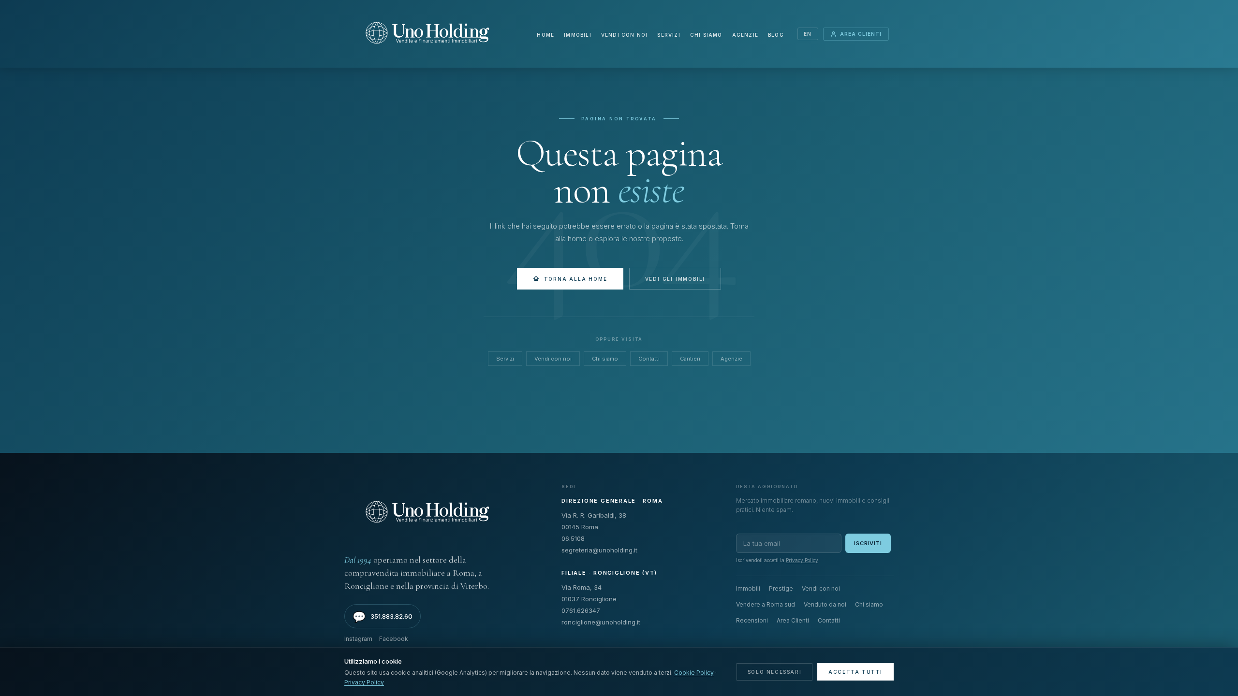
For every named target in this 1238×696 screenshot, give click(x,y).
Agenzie (745, 35)
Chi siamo (706, 35)
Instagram (358, 638)
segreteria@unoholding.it (599, 550)
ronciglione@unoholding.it (600, 622)
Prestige (781, 588)
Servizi (668, 35)
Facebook (393, 638)
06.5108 (573, 538)
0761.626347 (580, 610)
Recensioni (752, 620)
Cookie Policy (694, 672)
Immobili (577, 35)
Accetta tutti (855, 672)
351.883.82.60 (383, 616)
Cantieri (690, 358)
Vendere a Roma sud (765, 604)
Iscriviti (868, 543)
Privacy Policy (802, 560)
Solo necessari (774, 672)
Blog (776, 35)
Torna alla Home (575, 279)
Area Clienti (861, 34)
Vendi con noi (624, 35)
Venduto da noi (825, 604)
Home (545, 35)
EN (808, 34)
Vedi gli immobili (675, 279)
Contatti (649, 358)
